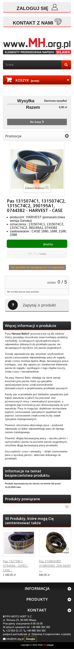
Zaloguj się (33, 8)
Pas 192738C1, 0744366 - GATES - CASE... (15, 565)
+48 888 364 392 (40, 627)
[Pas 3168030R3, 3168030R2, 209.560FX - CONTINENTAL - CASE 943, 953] (55, 543)
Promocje (13, 136)
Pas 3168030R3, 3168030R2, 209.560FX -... (55, 565)
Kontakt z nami (33, 23)
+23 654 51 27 (14, 630)
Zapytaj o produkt (39, 305)
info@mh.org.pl (15, 638)
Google (30, 638)
